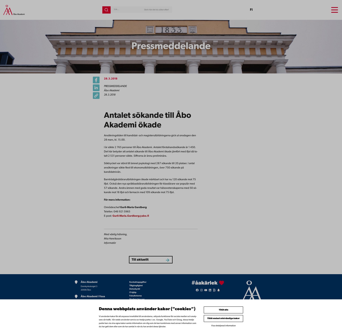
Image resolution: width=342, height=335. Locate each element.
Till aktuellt (140, 259)
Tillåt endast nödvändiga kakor (223, 318)
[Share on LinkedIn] (96, 87)
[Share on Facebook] (96, 80)
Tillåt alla (223, 310)
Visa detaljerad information (223, 326)
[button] (96, 95)
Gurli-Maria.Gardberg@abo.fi (130, 216)
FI (251, 10)
